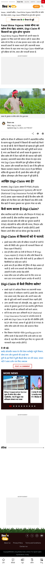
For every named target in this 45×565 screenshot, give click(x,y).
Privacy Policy (18, 543)
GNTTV (33, 1)
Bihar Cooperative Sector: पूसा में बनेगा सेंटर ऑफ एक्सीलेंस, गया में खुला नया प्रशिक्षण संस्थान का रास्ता (15, 396)
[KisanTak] (9, 6)
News (3, 12)
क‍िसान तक (10, 123)
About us (7, 543)
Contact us (24, 546)
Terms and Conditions (33, 543)
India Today (40, 1)
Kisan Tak (20, 1)
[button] (41, 561)
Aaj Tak (27, 1)
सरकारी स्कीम (11, 12)
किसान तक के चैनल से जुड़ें (22, 19)
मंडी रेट (36, 7)
